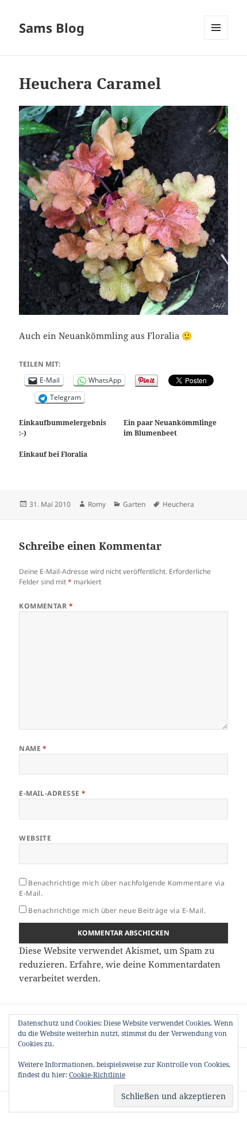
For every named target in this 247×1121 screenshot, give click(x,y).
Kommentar (46, 606)
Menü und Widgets (216, 39)
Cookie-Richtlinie (97, 1075)
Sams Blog (51, 27)
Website (35, 838)
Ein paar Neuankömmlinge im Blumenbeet (170, 428)
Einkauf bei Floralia (53, 454)
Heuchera (178, 504)
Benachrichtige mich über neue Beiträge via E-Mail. (117, 910)
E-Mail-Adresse (52, 793)
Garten (134, 504)
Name (33, 748)
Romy (97, 504)
